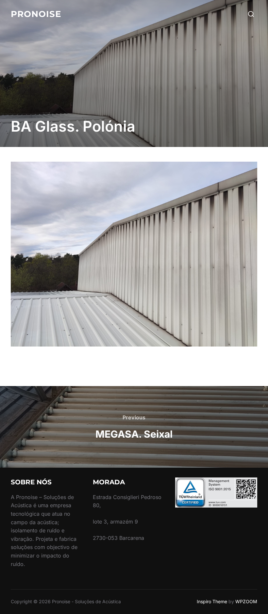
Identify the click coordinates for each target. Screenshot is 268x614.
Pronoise (36, 14)
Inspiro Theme (212, 601)
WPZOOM (246, 601)
